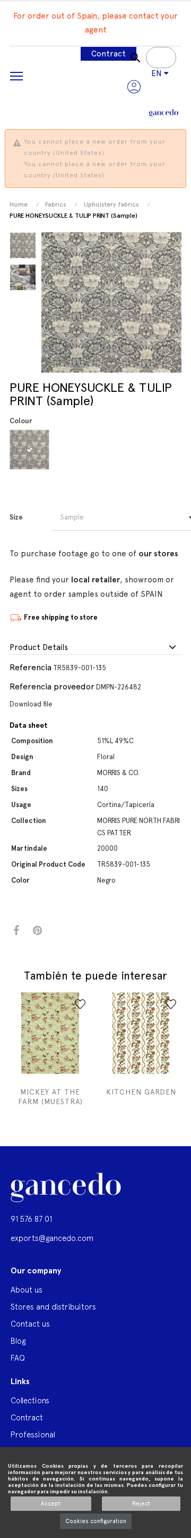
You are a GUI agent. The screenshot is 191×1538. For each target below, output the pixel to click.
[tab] (95, 647)
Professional (33, 1434)
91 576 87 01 (31, 1218)
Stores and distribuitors (53, 1306)
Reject (141, 1503)
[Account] (133, 87)
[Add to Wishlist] (80, 1004)
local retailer (95, 580)
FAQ (18, 1357)
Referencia (30, 667)
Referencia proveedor (52, 686)
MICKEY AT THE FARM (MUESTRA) (50, 1097)
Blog (18, 1340)
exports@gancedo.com (52, 1238)
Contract (108, 54)
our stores (158, 553)
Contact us (30, 1323)
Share (16, 930)
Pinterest (37, 930)
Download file (31, 704)
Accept (50, 1503)
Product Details (39, 647)
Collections (30, 1400)
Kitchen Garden (141, 1092)
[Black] (31, 450)
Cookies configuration (95, 1521)
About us (26, 1289)
